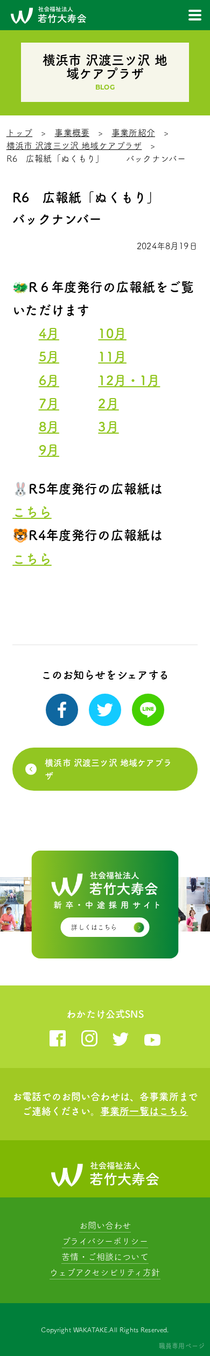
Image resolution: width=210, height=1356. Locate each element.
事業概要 (71, 132)
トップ (19, 132)
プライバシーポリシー (105, 1241)
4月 (49, 333)
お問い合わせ (105, 1225)
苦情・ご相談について (105, 1256)
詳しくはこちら (94, 927)
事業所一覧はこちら (144, 1111)
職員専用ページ (182, 1346)
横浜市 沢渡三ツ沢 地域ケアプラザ (74, 145)
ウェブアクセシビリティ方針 (105, 1272)
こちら (31, 511)
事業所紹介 (133, 132)
